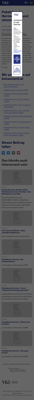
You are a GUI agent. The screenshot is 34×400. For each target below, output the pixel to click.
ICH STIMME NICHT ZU (17, 70)
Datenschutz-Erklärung (18, 51)
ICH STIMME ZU (17, 59)
